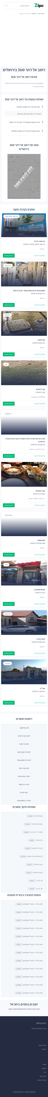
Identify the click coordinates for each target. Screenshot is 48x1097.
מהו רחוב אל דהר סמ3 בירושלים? (30, 107)
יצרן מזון (7, 315)
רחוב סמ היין (24, 792)
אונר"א (42, 688)
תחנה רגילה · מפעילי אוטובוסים (30, 904)
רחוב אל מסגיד (24, 744)
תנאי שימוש (42, 1045)
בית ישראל (36, 840)
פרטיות (44, 1049)
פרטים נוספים (8, 255)
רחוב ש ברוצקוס (24, 784)
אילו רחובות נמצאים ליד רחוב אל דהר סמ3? (26, 122)
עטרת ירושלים (35, 864)
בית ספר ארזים (39, 241)
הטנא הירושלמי (35, 872)
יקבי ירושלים (40, 389)
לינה (6, 565)
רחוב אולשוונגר (24, 728)
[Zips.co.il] (39, 5)
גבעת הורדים (35, 816)
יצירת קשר (43, 1076)
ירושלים (34, 14)
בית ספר (7, 663)
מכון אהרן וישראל (34, 824)
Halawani (41, 540)
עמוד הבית (41, 14)
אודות (44, 1064)
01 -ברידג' (36, 880)
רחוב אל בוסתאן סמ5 (24, 760)
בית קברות (8, 414)
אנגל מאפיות (40, 491)
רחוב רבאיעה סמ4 (24, 776)
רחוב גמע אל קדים (24, 736)
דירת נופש (8, 266)
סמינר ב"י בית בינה (33, 832)
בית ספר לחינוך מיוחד (11, 216)
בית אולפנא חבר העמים (32, 856)
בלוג (44, 1072)
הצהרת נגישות (41, 1080)
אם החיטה (41, 340)
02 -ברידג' (36, 888)
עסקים (44, 1068)
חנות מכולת (8, 515)
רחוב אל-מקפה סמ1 (24, 752)
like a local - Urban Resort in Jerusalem (29, 290)
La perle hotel (39, 589)
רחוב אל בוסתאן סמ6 (24, 800)
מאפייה (7, 466)
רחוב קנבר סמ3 (24, 768)
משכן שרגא (41, 639)
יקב (6, 364)
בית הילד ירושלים (34, 848)
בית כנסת (8, 614)
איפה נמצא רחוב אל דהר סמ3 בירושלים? (27, 131)
